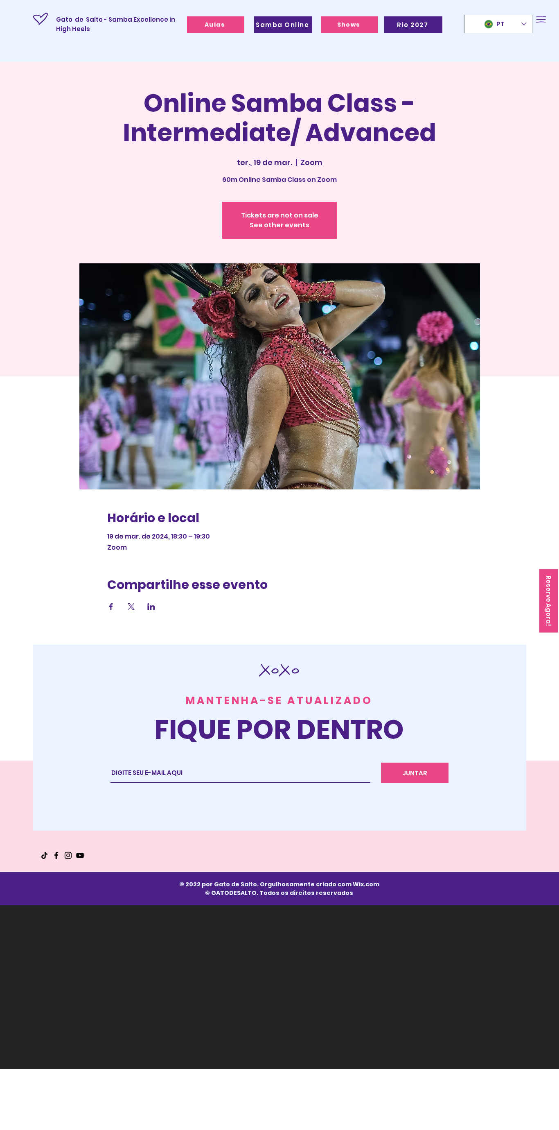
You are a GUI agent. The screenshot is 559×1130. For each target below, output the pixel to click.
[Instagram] (68, 855)
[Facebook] (56, 855)
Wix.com (366, 884)
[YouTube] (80, 855)
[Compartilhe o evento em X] (131, 606)
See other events (279, 225)
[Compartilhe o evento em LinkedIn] (151, 606)
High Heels (73, 29)
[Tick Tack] (44, 855)
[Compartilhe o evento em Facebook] (111, 606)
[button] (541, 19)
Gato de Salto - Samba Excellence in (115, 19)
